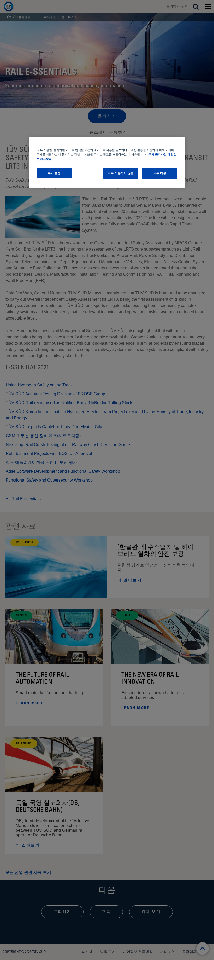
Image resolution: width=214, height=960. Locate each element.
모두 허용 (160, 173)
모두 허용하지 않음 (121, 173)
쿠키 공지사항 (157, 154)
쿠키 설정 (54, 173)
